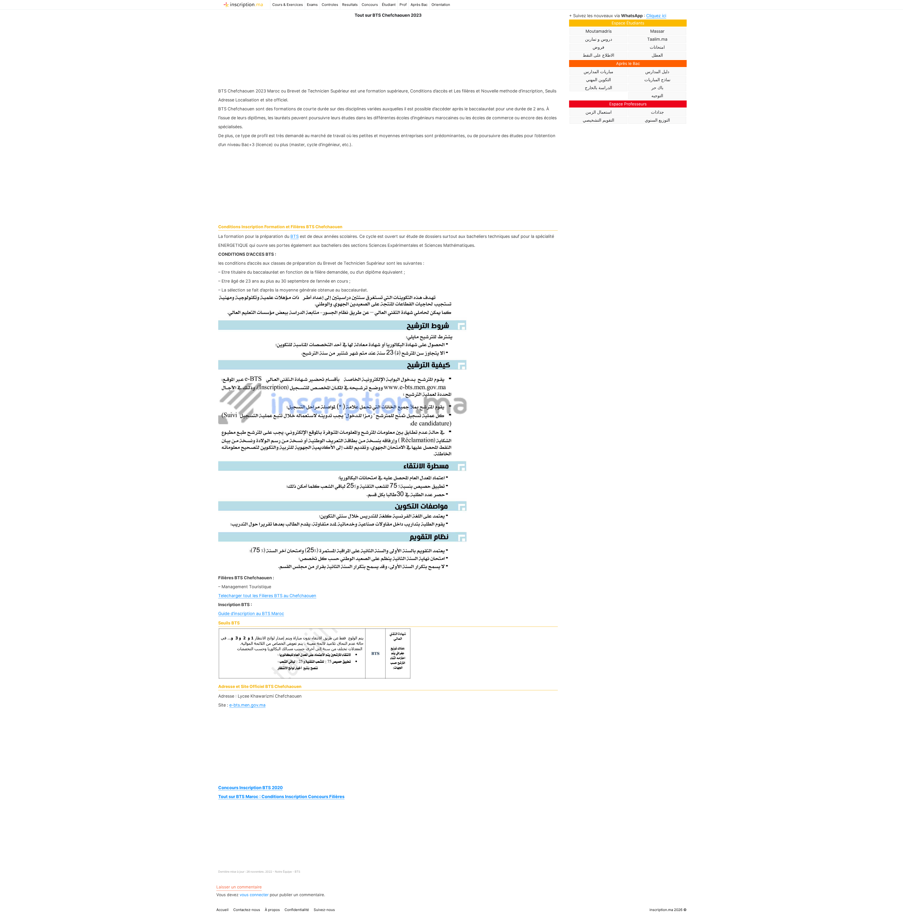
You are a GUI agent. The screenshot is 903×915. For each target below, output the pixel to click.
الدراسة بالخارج (598, 87)
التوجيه (657, 95)
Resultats (350, 4)
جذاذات (657, 112)
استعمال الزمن (599, 112)
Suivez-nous (324, 909)
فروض (598, 47)
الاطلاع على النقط (598, 55)
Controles (330, 4)
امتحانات (657, 47)
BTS (294, 236)
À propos (272, 909)
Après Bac (419, 4)
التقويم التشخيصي (598, 120)
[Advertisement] (388, 51)
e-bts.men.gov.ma (247, 705)
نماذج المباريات (657, 79)
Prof (403, 4)
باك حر (657, 87)
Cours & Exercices (287, 4)
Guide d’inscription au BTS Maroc (251, 613)
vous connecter (254, 894)
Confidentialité (297, 909)
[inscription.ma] (243, 4)
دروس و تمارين (598, 39)
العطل (657, 55)
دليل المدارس (657, 71)
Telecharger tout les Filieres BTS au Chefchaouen (267, 595)
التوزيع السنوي (657, 120)
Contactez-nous (246, 909)
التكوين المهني (598, 79)
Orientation (441, 4)
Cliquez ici (656, 15)
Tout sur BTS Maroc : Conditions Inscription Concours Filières (281, 796)
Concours (370, 4)
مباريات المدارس (598, 71)
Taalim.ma (657, 39)
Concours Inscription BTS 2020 (250, 787)
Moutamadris (599, 31)
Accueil (222, 909)
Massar (657, 31)
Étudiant (389, 4)
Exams (312, 4)
